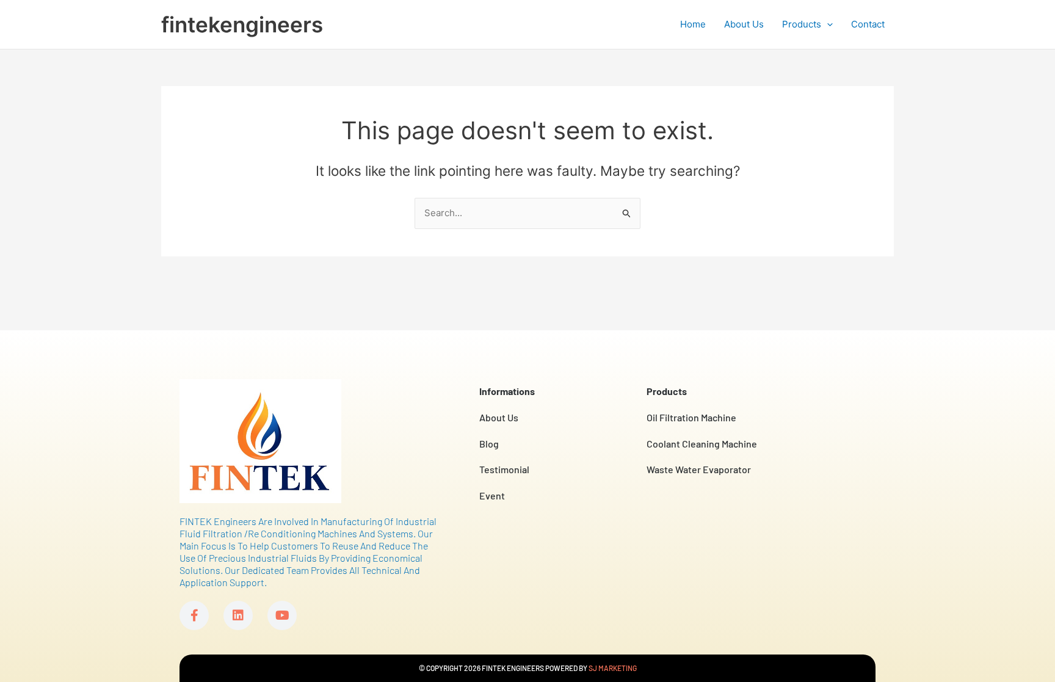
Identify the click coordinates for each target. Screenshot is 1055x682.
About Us (744, 24)
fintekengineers (242, 24)
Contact (868, 24)
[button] (827, 24)
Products (801, 24)
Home (693, 24)
